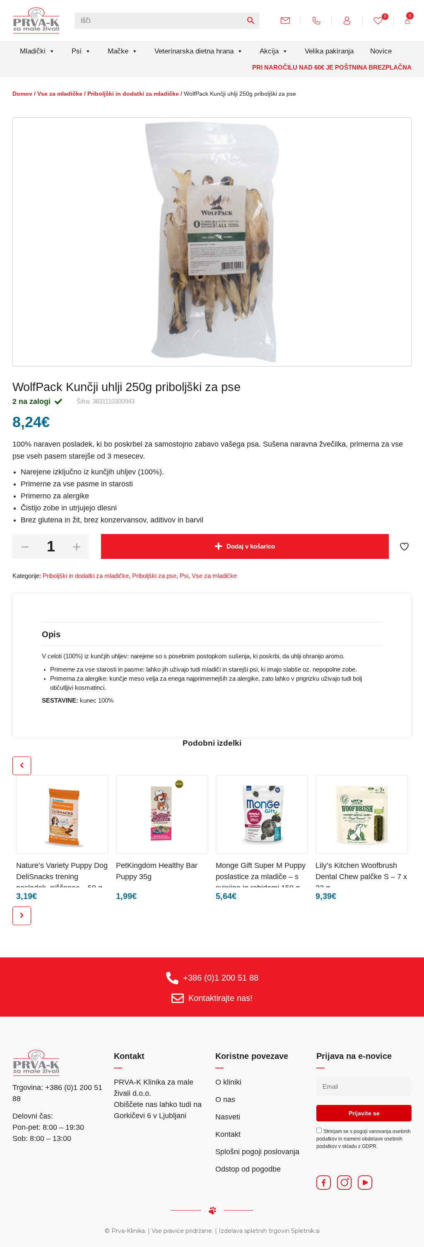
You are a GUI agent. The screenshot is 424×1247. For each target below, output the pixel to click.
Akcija (269, 51)
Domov (22, 94)
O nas (225, 1099)
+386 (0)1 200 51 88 (220, 977)
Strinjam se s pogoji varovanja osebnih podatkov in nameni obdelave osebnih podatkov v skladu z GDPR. (363, 1139)
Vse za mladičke (59, 94)
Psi (77, 51)
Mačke (118, 51)
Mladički (33, 51)
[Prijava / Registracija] (350, 20)
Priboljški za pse (154, 576)
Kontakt (228, 1134)
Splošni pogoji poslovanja (257, 1152)
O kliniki (228, 1082)
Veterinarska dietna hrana (194, 51)
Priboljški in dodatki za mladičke (133, 94)
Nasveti (227, 1117)
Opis (51, 634)
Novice (381, 51)
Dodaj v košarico (250, 546)
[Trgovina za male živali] (36, 20)
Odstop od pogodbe (248, 1169)
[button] (86, 865)
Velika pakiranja (329, 51)
